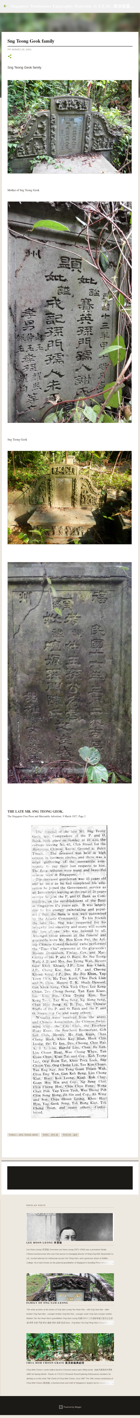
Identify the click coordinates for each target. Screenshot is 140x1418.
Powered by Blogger (72, 1407)
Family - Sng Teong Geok (23, 1135)
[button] (9, 56)
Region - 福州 (70, 1135)
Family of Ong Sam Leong (47, 1302)
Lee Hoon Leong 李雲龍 (44, 1242)
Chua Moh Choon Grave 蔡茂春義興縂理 (55, 1362)
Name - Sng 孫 (50, 1135)
